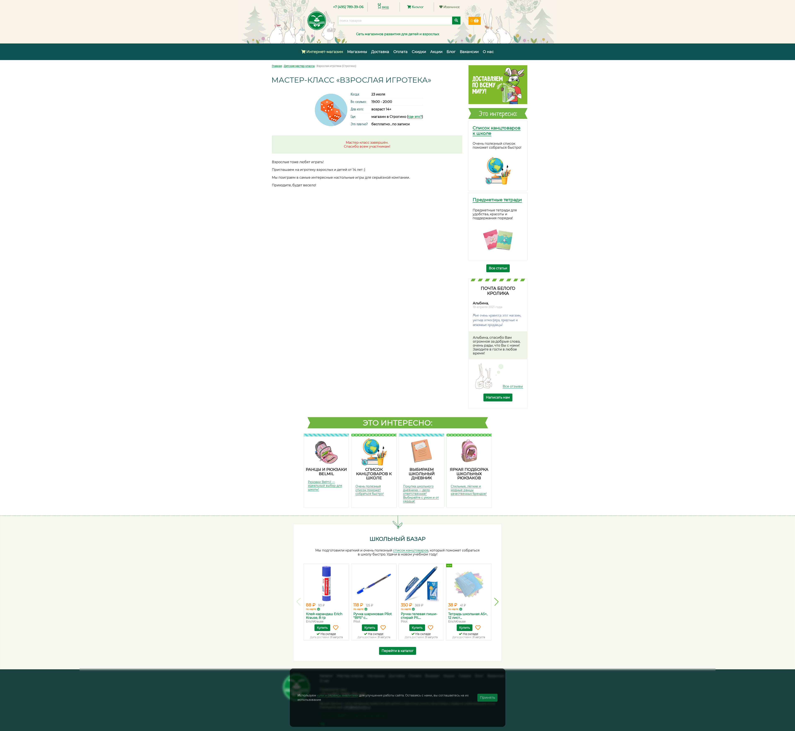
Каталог (417, 7)
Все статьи (498, 268)
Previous (298, 602)
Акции (436, 51)
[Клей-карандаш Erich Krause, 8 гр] (326, 583)
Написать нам (498, 397)
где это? (415, 117)
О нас (488, 51)
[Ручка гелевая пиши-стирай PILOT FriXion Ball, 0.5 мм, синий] (421, 583)
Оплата (400, 51)
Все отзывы (513, 386)
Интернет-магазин (324, 51)
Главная (277, 65)
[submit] (456, 20)
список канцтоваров (410, 550)
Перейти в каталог (398, 651)
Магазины (357, 51)
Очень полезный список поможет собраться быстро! (369, 490)
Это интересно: (397, 422)
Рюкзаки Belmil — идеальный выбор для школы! (325, 485)
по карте (311, 609)
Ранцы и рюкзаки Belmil (326, 471)
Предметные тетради (497, 199)
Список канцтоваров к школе (374, 473)
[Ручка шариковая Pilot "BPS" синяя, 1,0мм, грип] (373, 583)
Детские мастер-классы (299, 65)
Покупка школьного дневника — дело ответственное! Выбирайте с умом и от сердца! (421, 493)
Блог (451, 51)
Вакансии (469, 51)
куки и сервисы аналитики (337, 695)
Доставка (380, 51)
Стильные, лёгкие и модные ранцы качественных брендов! (469, 490)
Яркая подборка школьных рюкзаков (469, 473)
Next (496, 602)
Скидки (419, 51)
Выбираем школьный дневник (422, 473)
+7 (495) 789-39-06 (348, 7)
